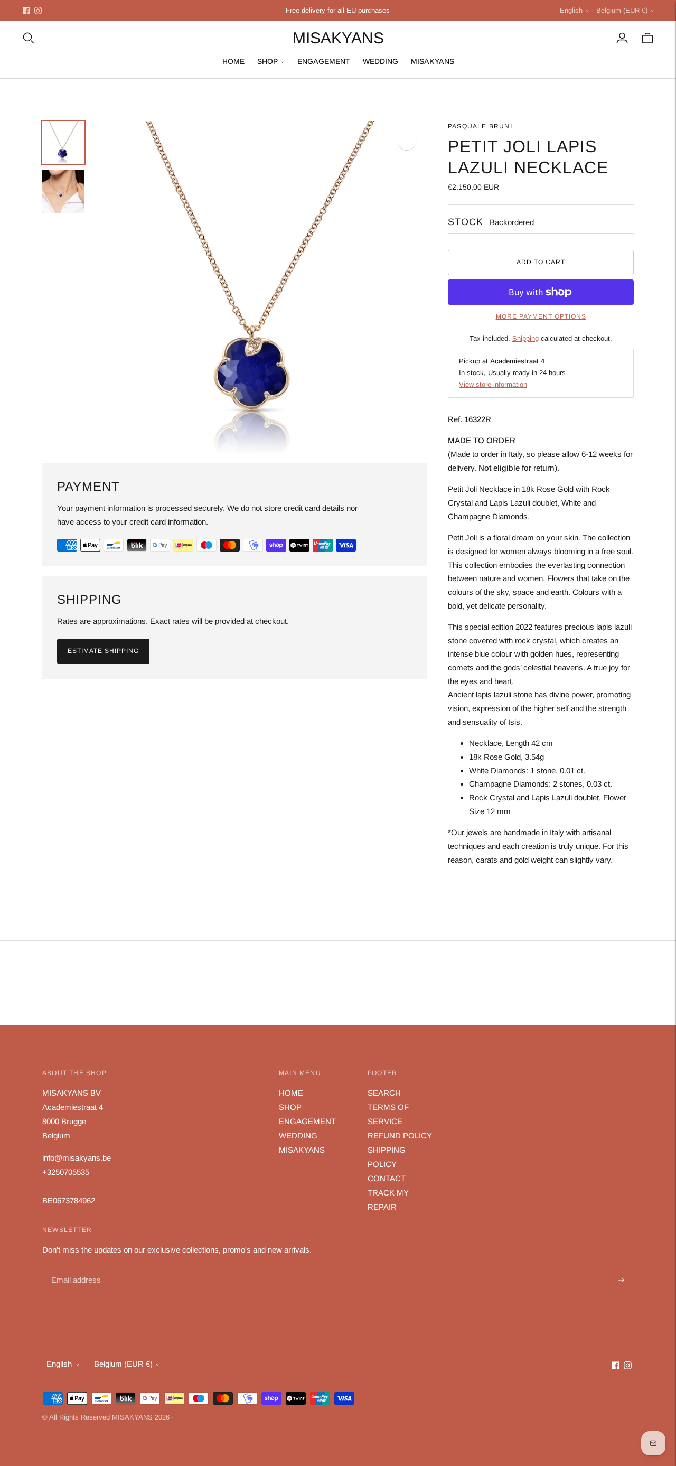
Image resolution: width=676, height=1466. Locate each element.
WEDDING (380, 61)
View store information (493, 384)
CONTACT (387, 1178)
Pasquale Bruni (480, 126)
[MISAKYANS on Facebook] (26, 10)
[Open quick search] (28, 38)
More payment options (541, 316)
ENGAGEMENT (323, 61)
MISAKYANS (432, 61)
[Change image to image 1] (63, 142)
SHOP (267, 61)
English (571, 10)
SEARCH (384, 1092)
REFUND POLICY (400, 1135)
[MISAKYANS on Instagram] (38, 10)
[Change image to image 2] (63, 191)
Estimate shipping (103, 651)
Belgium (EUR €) (621, 10)
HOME (233, 61)
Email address (75, 1268)
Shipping (525, 338)
